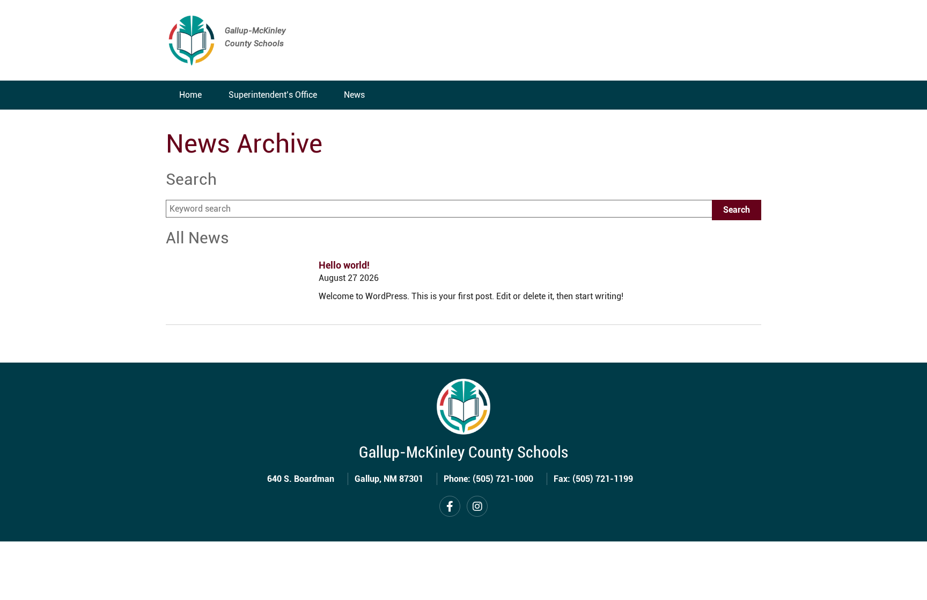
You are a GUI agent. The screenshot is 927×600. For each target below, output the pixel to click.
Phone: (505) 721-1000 (488, 479)
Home (190, 95)
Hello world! (344, 265)
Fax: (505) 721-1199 (593, 479)
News (354, 95)
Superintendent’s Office (273, 95)
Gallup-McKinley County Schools (463, 452)
